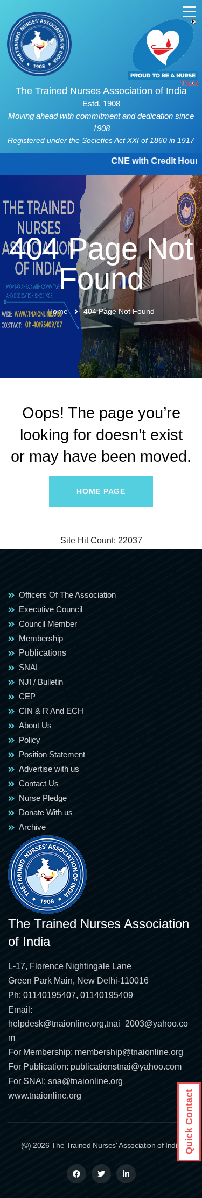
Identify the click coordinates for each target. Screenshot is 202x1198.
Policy (29, 739)
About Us (35, 725)
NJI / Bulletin (41, 681)
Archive (32, 826)
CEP (27, 696)
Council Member (48, 623)
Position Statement (52, 754)
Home (57, 311)
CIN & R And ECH (51, 710)
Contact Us (39, 783)
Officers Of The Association (67, 594)
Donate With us (46, 812)
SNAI (28, 667)
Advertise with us (49, 768)
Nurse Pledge (43, 797)
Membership (41, 638)
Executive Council (50, 609)
